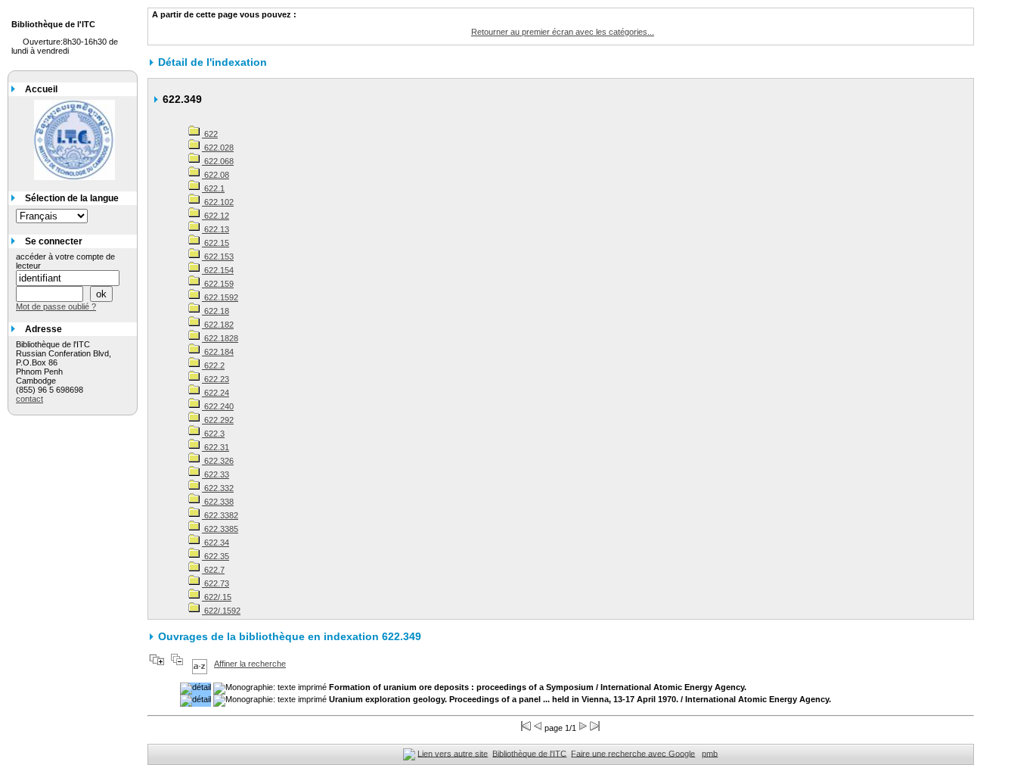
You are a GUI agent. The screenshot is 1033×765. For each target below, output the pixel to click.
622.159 (218, 283)
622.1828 (220, 338)
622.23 (215, 379)
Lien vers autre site (452, 752)
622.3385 (220, 528)
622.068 (218, 161)
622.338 (218, 501)
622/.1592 (221, 610)
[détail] (195, 689)
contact (29, 398)
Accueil (41, 89)
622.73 (215, 583)
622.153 (218, 256)
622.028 (218, 147)
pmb (710, 752)
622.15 (215, 242)
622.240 (218, 406)
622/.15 (216, 597)
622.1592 (220, 297)
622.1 (213, 188)
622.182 (218, 324)
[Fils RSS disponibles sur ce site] (409, 752)
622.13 (215, 229)
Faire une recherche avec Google (633, 752)
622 (210, 133)
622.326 (218, 460)
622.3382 (220, 515)
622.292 (218, 419)
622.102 (218, 202)
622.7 (213, 569)
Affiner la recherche (250, 663)
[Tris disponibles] (199, 663)
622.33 (215, 474)
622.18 (215, 311)
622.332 (218, 488)
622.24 (215, 392)
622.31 (215, 447)
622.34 (215, 542)
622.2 (213, 365)
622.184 (218, 351)
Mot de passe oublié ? (56, 306)
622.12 (215, 215)
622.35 (215, 556)
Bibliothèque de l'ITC (529, 752)
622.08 (215, 174)
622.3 (213, 433)
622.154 (218, 270)
